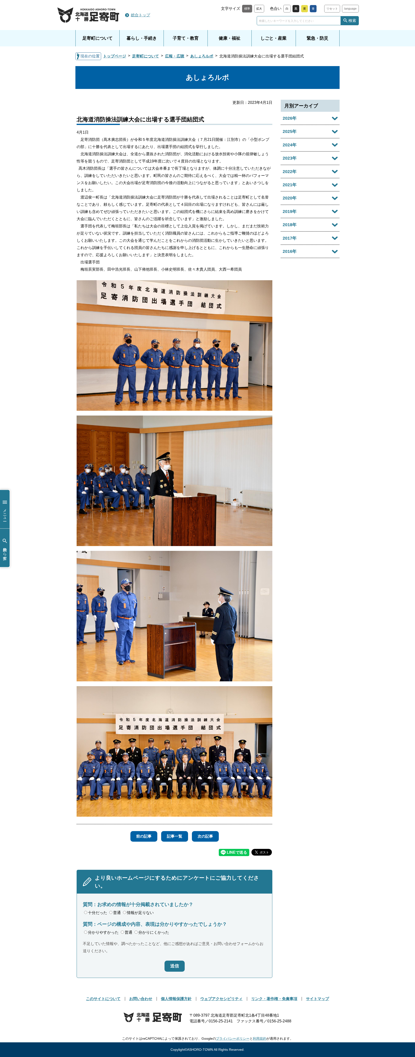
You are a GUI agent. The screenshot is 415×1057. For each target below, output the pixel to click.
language (350, 8)
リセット (332, 8)
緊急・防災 (317, 38)
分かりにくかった (153, 932)
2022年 (290, 171)
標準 (247, 8)
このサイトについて (103, 999)
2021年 (290, 184)
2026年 (290, 118)
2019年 (290, 211)
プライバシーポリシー (233, 1038)
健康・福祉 (229, 38)
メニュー (5, 512)
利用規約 (259, 1038)
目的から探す (5, 551)
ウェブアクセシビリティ (221, 999)
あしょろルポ (201, 56)
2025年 (290, 131)
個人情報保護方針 (176, 999)
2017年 (290, 238)
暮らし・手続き (142, 38)
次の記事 (205, 836)
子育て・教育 (186, 38)
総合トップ (140, 15)
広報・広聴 (174, 56)
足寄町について (97, 38)
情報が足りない (140, 913)
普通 (117, 913)
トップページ (114, 56)
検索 (352, 21)
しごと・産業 (274, 38)
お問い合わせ (140, 999)
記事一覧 (174, 836)
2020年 (290, 198)
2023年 (290, 158)
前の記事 (144, 836)
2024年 (290, 145)
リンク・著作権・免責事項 (274, 999)
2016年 (290, 251)
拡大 (259, 8)
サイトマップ (317, 999)
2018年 (290, 224)
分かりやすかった (103, 932)
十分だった (97, 913)
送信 (174, 966)
